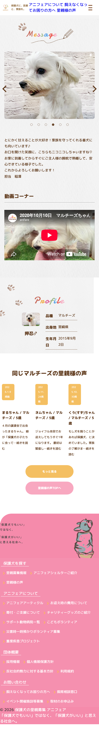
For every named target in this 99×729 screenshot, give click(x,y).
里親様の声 (66, 10)
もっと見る (49, 471)
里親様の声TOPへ (49, 488)
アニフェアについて (46, 4)
